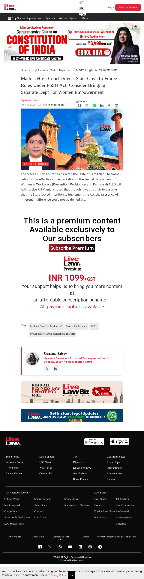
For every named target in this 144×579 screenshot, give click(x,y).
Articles (62, 18)
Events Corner (14, 473)
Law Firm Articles (125, 505)
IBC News (45, 462)
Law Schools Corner (17, 492)
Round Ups (113, 462)
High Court (50, 18)
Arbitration (45, 468)
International (114, 468)
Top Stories (18, 18)
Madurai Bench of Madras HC (46, 326)
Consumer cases (116, 456)
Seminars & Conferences (17, 517)
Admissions (40, 505)
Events (97, 505)
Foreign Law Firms (104, 511)
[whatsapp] (94, 105)
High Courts (39, 69)
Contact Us (45, 473)
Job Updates (80, 473)
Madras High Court (61, 69)
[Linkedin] (102, 105)
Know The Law (82, 468)
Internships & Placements (77, 505)
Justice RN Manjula (76, 326)
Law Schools (46, 456)
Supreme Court (34, 18)
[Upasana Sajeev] (32, 358)
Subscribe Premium (128, 7)
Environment (114, 473)
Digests (72, 18)
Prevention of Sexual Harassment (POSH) (52, 333)
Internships (100, 517)
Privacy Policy (58, 575)
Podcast (111, 479)
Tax (75, 456)
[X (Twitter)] (47, 368)
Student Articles (42, 499)
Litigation (121, 523)
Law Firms (100, 492)
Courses (38, 511)
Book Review (81, 479)
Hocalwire (78, 560)
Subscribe (72, 248)
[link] (109, 105)
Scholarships (71, 499)
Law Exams (40, 517)
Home (24, 69)
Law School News (14, 523)
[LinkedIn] (55, 368)
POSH (94, 326)
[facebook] (79, 105)
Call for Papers (12, 499)
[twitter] (86, 105)
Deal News (100, 499)
